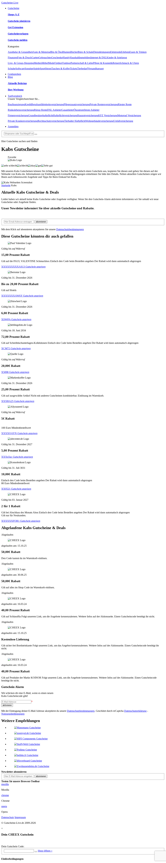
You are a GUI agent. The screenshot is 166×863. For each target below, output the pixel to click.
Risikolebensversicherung (21, 110)
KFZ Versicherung (107, 115)
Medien (38, 63)
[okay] (32, 165)
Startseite (6, 185)
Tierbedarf (82, 68)
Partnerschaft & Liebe (82, 63)
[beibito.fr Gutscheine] (26, 755)
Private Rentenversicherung (104, 104)
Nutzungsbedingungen (12, 713)
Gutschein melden (17, 40)
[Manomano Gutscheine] (27, 727)
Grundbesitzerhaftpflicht (40, 115)
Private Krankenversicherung (23, 121)
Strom (48, 68)
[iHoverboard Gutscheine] (28, 760)
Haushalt (74, 57)
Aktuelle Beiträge (17, 83)
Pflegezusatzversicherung (77, 104)
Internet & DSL (98, 57)
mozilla (5, 784)
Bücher (74, 52)
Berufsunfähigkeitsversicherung (47, 104)
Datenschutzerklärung (135, 711)
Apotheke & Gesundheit (20, 52)
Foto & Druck (24, 57)
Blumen (66, 52)
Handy (66, 57)
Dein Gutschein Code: (12, 846)
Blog (10, 77)
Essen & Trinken (138, 52)
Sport (42, 68)
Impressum (20, 817)
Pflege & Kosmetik (103, 63)
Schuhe (11, 68)
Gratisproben (14, 74)
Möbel (45, 63)
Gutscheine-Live (9, 2)
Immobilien (84, 57)
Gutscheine (13, 8)
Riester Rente (125, 104)
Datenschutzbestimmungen (70, 229)
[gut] (38, 165)
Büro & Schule (85, 52)
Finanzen (12, 57)
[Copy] (36, 851)
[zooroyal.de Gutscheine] (27, 733)
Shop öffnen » (45, 850)
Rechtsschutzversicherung (51, 121)
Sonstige (29, 68)
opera (4, 806)
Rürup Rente (40, 110)
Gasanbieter (67, 110)
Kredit (28, 104)
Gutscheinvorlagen (18, 33)
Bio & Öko (56, 52)
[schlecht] (22, 165)
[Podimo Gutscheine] (25, 749)
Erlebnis (125, 52)
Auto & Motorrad (42, 52)
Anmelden (13, 126)
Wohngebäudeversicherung (99, 121)
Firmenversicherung (18, 115)
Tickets (73, 68)
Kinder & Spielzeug (117, 57)
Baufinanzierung (16, 104)
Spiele (36, 68)
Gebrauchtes (45, 57)
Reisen (116, 63)
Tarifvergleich (15, 96)
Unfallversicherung (123, 121)
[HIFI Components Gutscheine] (31, 738)
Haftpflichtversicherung (65, 115)
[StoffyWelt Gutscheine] (27, 744)
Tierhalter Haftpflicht (75, 121)
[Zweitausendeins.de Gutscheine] (31, 766)
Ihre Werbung (16, 89)
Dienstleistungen (101, 52)
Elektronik (115, 52)
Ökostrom (79, 110)
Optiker (58, 63)
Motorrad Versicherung (129, 115)
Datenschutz (7, 817)
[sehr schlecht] (9, 165)
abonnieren (41, 221)
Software (20, 68)
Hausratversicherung (87, 115)
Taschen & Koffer (60, 68)
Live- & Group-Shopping (21, 63)
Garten (35, 57)
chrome (5, 795)
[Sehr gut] (47, 165)
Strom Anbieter (91, 110)
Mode (51, 63)
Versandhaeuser (96, 68)
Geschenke (57, 57)
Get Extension (15, 27)
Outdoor (66, 63)
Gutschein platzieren (19, 21)
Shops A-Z (13, 14)
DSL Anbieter (54, 110)
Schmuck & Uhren (129, 63)
